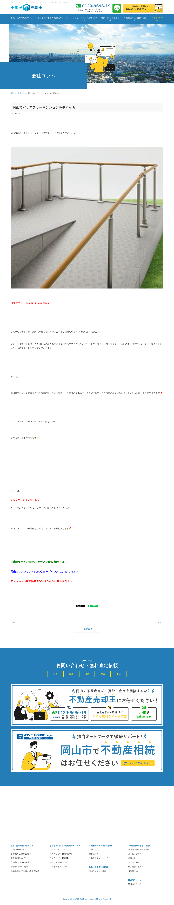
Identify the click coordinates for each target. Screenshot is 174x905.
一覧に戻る (87, 629)
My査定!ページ (134, 884)
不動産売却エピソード (98, 858)
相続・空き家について (59, 862)
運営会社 (132, 858)
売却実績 (93, 849)
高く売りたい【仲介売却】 (61, 854)
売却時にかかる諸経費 (20, 862)
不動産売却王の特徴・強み (139, 849)
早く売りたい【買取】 (59, 858)
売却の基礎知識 (17, 849)
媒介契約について (18, 858)
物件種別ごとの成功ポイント (23, 854)
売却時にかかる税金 (19, 867)
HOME (13, 93)
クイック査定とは (57, 849)
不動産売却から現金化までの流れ (25, 871)
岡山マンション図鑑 (97, 871)
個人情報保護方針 (136, 867)
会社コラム (22, 93)
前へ (14, 622)
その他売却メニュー (58, 867)
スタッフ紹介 (134, 862)
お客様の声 (94, 854)
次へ (160, 622)
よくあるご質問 (135, 854)
